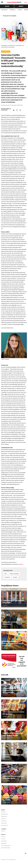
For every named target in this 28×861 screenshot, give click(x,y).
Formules (20, 9)
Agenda (3, 830)
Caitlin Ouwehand (14, 573)
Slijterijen (3, 818)
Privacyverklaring (5, 847)
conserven (7, 577)
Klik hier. (21, 564)
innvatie (15, 577)
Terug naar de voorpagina (9, 15)
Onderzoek (4, 820)
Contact (3, 838)
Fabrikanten (12, 9)
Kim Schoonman (5, 105)
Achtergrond (5, 51)
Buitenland (4, 823)
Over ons (3, 836)
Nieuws (7, 6)
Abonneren (4, 843)
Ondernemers (4, 9)
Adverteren (4, 841)
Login (25, 2)
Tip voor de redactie (6, 845)
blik (5, 573)
